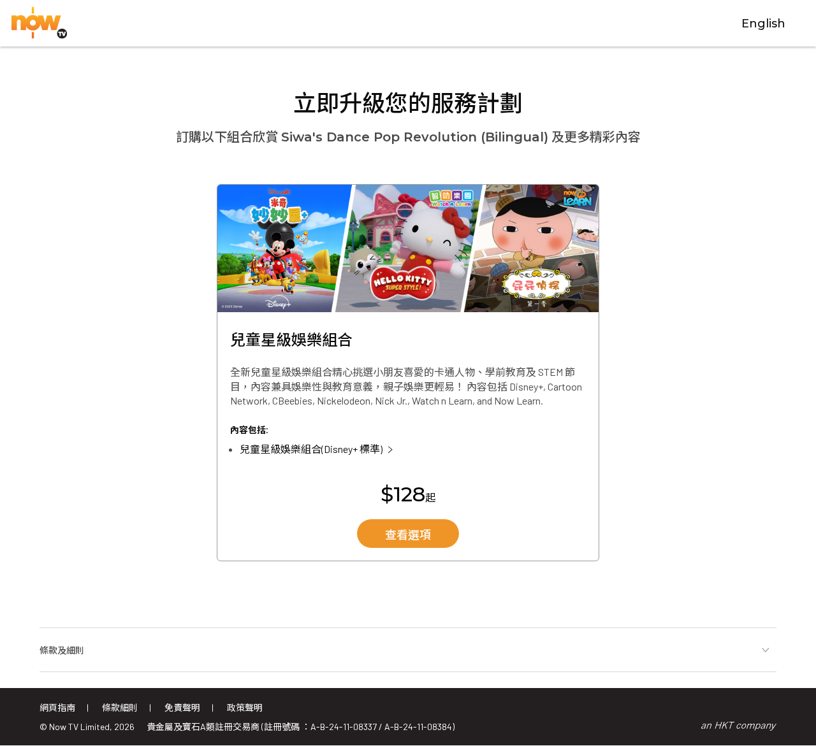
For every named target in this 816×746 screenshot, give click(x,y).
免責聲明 (182, 707)
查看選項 (408, 535)
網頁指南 (57, 707)
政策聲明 (245, 707)
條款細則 (120, 707)
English (763, 24)
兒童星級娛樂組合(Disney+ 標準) (311, 449)
